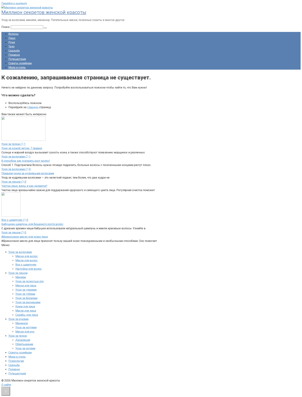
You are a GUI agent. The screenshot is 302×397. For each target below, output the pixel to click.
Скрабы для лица (26, 315)
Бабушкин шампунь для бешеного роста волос (32, 224)
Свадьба (14, 50)
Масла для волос (26, 260)
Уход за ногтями (26, 327)
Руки (11, 42)
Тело (11, 46)
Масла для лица (25, 310)
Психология (16, 361)
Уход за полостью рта (29, 281)
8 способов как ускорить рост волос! (25, 160)
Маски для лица (25, 285)
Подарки (14, 55)
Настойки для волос (28, 268)
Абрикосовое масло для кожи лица (24, 236)
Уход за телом (17, 335)
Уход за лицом (17, 273)
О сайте (6, 384)
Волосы (13, 34)
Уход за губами (25, 294)
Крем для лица (25, 306)
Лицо (11, 38)
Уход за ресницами (27, 302)
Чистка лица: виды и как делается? (24, 186)
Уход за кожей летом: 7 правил (21, 148)
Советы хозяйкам (20, 63)
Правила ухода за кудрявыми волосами (27, 173)
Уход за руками (18, 319)
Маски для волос (26, 256)
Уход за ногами (25, 348)
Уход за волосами (20, 252)
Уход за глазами (26, 289)
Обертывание (24, 344)
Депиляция (22, 340)
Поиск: (6, 27)
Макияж (20, 277)
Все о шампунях (25, 264)
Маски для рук (24, 331)
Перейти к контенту (14, 3)
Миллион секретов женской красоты (43, 12)
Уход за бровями (26, 298)
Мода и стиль (17, 67)
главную (32, 107)
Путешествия (17, 59)
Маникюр (21, 323)
